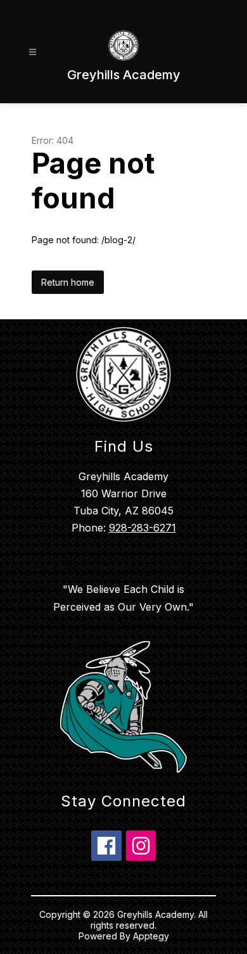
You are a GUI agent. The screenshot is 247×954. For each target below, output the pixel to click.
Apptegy (151, 936)
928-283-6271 (142, 527)
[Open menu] (32, 52)
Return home (67, 282)
